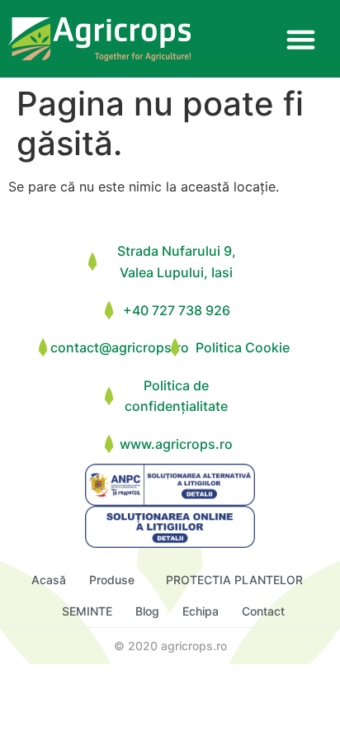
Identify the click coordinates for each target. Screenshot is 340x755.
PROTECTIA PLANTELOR (234, 580)
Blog (147, 611)
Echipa (200, 611)
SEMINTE (87, 611)
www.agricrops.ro (176, 444)
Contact (263, 611)
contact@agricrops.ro (119, 347)
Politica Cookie (243, 347)
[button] (300, 39)
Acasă (48, 580)
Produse (112, 580)
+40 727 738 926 (176, 310)
